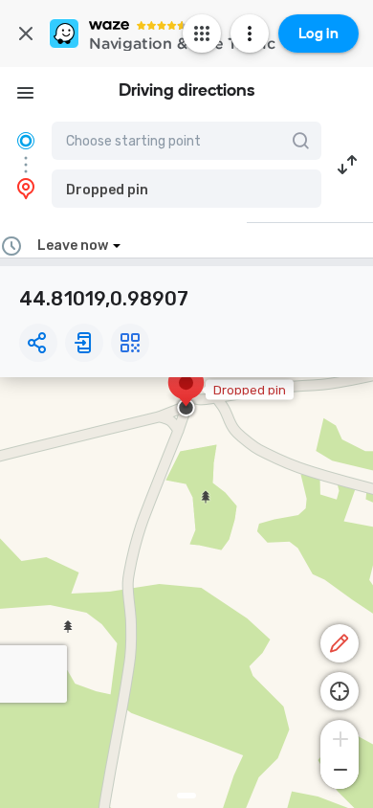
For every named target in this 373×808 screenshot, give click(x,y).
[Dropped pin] (186, 392)
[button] (186, 188)
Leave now (72, 245)
